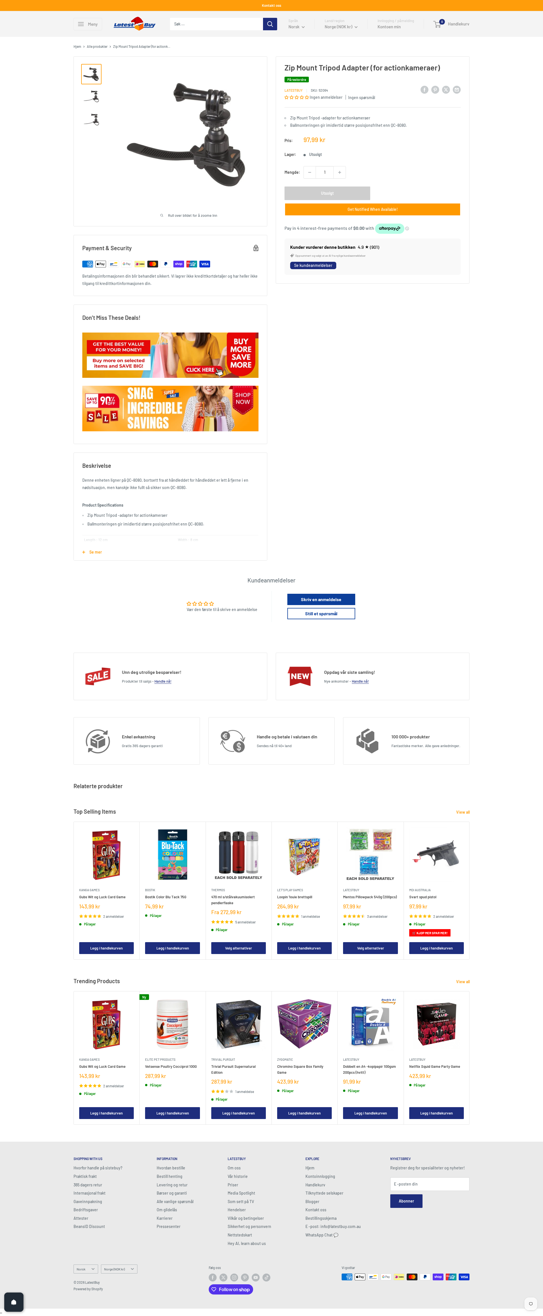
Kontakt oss (271, 5)
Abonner (406, 1201)
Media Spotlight (241, 1193)
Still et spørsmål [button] (321, 613)
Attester (81, 1218)
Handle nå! (162, 681)
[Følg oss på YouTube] (256, 1277)
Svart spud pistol (422, 897)
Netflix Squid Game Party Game (434, 1066)
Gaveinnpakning (88, 1201)
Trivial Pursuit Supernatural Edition (233, 1069)
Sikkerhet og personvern (249, 1226)
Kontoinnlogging (320, 1176)
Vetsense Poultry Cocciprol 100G (171, 1066)
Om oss (234, 1167)
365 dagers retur (88, 1184)
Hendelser (237, 1209)
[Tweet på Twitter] (446, 89)
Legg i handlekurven (106, 948)
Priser (233, 1184)
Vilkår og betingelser (246, 1218)
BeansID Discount (89, 1226)
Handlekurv (315, 1184)
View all (463, 812)
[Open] (13, 1302)
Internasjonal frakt (89, 1193)
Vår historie (238, 1176)
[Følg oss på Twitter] (223, 1277)
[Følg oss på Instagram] (234, 1277)
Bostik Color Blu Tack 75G (165, 897)
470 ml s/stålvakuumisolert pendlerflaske (233, 900)
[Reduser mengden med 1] (310, 172)
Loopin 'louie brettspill (294, 897)
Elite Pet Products (160, 1059)
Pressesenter (168, 1226)
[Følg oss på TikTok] (266, 1277)
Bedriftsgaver (86, 1209)
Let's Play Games (290, 890)
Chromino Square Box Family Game (300, 1069)
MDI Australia (420, 890)
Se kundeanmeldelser (313, 265)
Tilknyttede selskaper (324, 1193)
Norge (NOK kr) (114, 1269)
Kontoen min (389, 26)
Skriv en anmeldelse (321, 599)
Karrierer (165, 1218)
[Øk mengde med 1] (340, 172)
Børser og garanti (172, 1193)
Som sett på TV (241, 1201)
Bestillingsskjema (321, 1218)
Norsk (81, 1269)
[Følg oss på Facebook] (213, 1277)
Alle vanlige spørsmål (175, 1201)
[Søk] (270, 24)
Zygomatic (285, 1059)
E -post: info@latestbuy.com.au (333, 1226)
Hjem (77, 46)
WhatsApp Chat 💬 (321, 1235)
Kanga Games (89, 890)
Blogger (312, 1201)
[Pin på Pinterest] (435, 89)
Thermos (218, 890)
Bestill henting (169, 1176)
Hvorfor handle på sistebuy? (98, 1167)
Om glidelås (167, 1209)
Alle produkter (97, 46)
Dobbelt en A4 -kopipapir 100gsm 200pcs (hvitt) (369, 1069)
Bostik (150, 890)
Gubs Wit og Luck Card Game (102, 897)
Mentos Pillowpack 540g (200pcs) (370, 897)
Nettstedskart (240, 1235)
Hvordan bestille (171, 1167)
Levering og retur (172, 1184)
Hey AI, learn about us (247, 1243)
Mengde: (292, 172)
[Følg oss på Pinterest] (245, 1277)
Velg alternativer (238, 948)
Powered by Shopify (88, 1289)
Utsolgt (327, 193)
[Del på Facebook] (424, 89)
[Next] (470, 891)
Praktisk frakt (85, 1176)
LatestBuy (294, 90)
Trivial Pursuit (223, 1059)
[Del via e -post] (457, 89)
